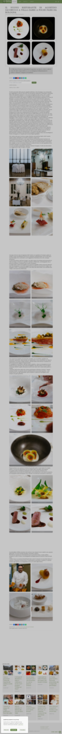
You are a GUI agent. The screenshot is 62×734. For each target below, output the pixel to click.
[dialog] (14, 724)
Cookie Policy (20, 724)
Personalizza (22, 730)
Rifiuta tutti (6, 730)
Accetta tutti (13, 730)
